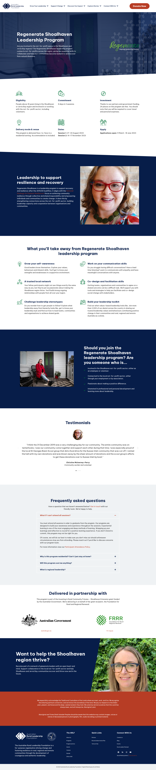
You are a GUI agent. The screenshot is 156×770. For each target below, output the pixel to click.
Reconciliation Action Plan (98, 740)
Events (118, 744)
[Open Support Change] (64, 6)
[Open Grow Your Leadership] (47, 6)
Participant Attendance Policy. (78, 547)
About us (68, 737)
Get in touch (95, 506)
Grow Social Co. (133, 755)
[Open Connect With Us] (117, 6)
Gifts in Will (69, 756)
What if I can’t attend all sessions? (55, 515)
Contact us (120, 737)
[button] (18, 448)
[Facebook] (118, 752)
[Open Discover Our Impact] (84, 6)
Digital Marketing (86, 767)
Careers (68, 750)
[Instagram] (126, 752)
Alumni (68, 747)
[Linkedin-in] (122, 752)
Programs (68, 740)
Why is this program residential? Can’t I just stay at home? (65, 556)
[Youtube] (130, 752)
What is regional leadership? (52, 570)
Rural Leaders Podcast (123, 747)
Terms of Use (95, 744)
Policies (94, 737)
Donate (68, 753)
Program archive (70, 744)
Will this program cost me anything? (56, 563)
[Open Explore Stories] (100, 6)
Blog (118, 740)
